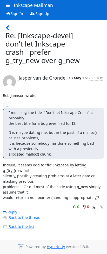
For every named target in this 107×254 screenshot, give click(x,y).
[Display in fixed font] (93, 207)
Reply (11, 212)
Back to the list (21, 226)
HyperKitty (56, 246)
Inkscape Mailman (33, 5)
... (6, 105)
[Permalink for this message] (101, 207)
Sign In (16, 13)
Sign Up (42, 13)
